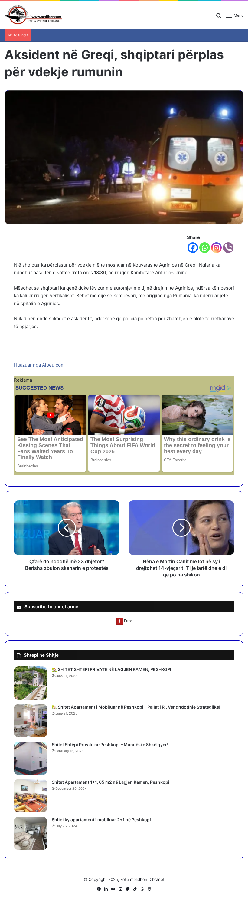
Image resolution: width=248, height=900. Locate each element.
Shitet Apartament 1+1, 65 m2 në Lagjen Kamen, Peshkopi (110, 782)
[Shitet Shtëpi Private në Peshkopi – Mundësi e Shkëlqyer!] (30, 758)
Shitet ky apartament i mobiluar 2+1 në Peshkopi (101, 819)
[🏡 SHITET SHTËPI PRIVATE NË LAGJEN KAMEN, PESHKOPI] (30, 683)
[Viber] (228, 247)
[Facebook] (193, 247)
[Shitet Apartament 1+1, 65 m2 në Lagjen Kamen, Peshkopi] (30, 795)
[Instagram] (216, 247)
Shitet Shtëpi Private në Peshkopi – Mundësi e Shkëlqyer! (110, 744)
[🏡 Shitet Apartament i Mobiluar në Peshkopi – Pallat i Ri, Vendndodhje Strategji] (30, 720)
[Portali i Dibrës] (33, 15)
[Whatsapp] (204, 247)
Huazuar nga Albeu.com (39, 365)
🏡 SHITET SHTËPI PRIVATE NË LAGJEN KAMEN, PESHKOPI (111, 669)
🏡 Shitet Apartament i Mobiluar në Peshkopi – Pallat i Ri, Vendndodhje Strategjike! (136, 706)
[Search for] (219, 17)
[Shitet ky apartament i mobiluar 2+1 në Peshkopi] (30, 833)
